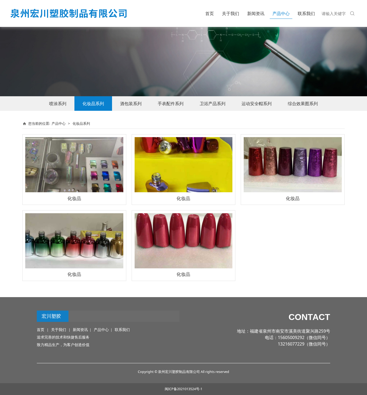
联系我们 (306, 13)
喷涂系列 (57, 103)
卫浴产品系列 (212, 103)
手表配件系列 (171, 103)
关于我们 (230, 13)
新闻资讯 (255, 13)
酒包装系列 (131, 103)
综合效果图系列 (303, 103)
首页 (209, 13)
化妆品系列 (93, 103)
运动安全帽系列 (257, 103)
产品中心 (281, 13)
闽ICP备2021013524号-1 (183, 389)
